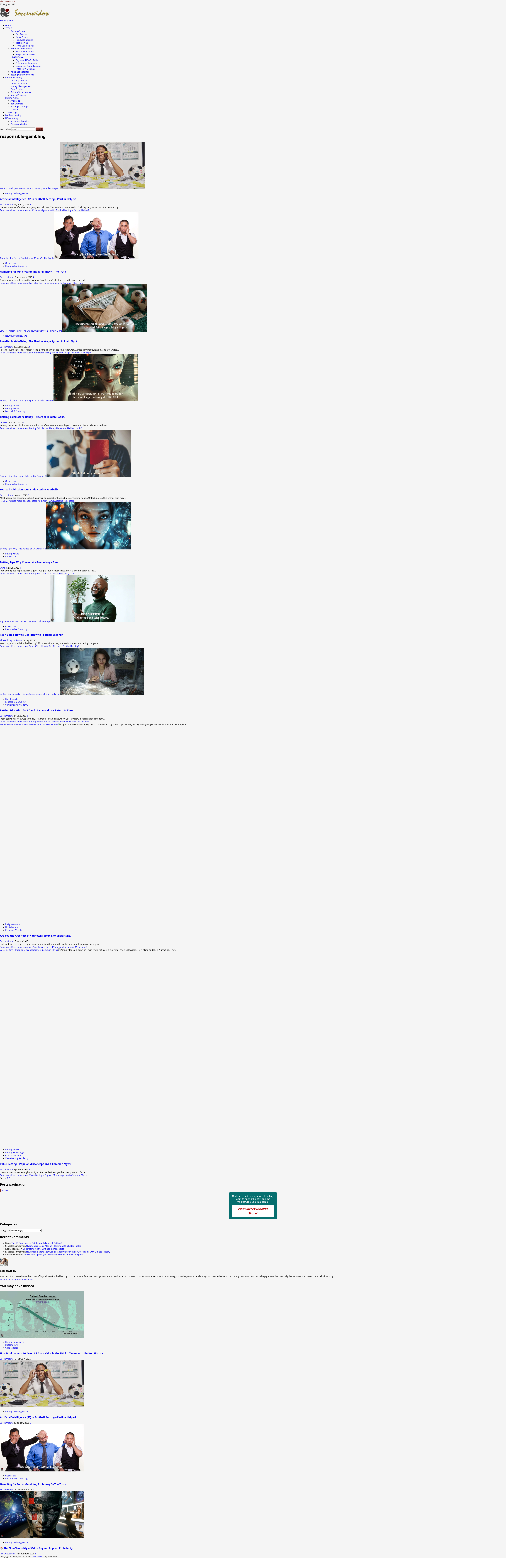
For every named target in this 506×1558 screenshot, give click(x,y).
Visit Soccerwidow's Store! (253, 1211)
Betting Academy (13, 77)
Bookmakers (17, 103)
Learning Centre (19, 80)
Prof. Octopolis (7, 1553)
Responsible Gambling (16, 266)
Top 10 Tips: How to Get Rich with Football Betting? (25, 621)
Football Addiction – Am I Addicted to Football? (23, 476)
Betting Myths (12, 408)
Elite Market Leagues (26, 63)
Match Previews (18, 95)
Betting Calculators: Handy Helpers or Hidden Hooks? (26, 400)
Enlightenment (12, 924)
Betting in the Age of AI (16, 193)
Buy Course (21, 34)
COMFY (4, 422)
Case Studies (17, 89)
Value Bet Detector (20, 71)
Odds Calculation (19, 83)
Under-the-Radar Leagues (29, 66)
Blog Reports (11, 699)
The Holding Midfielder (11, 640)
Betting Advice (12, 97)
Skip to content (7, 1)
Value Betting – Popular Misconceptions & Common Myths (29, 949)
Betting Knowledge (14, 1152)
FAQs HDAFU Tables (25, 68)
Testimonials (22, 42)
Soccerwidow (7, 204)
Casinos (14, 109)
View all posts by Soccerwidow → (16, 1279)
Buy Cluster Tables (25, 51)
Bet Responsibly (13, 115)
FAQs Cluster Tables (25, 54)
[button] (7, 20)
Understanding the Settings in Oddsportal (44, 1248)
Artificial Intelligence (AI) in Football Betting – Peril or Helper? (30, 188)
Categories (5, 1230)
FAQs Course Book (25, 45)
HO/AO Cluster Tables (21, 48)
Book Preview (22, 37)
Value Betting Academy (16, 704)
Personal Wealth (19, 124)
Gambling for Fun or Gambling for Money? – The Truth (27, 258)
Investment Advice (20, 121)
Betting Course (18, 31)
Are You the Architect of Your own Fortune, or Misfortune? (29, 724)
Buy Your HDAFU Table (27, 60)
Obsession (10, 263)
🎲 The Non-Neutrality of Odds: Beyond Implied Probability (36, 1548)
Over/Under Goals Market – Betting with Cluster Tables (53, 1245)
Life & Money (11, 118)
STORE (8, 28)
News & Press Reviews (16, 335)
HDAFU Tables (18, 57)
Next (5, 1190)
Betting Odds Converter (22, 74)
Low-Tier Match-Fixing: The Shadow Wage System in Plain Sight (31, 330)
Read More (44, 210)
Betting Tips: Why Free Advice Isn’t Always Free (23, 548)
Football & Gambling (15, 411)
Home (8, 25)
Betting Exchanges (20, 106)
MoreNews (38, 1556)
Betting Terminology (21, 92)
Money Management (21, 86)
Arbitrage (15, 100)
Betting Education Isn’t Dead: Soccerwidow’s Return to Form (29, 694)
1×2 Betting (11, 112)
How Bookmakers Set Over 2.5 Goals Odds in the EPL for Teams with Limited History (68, 1251)
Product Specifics (24, 39)
